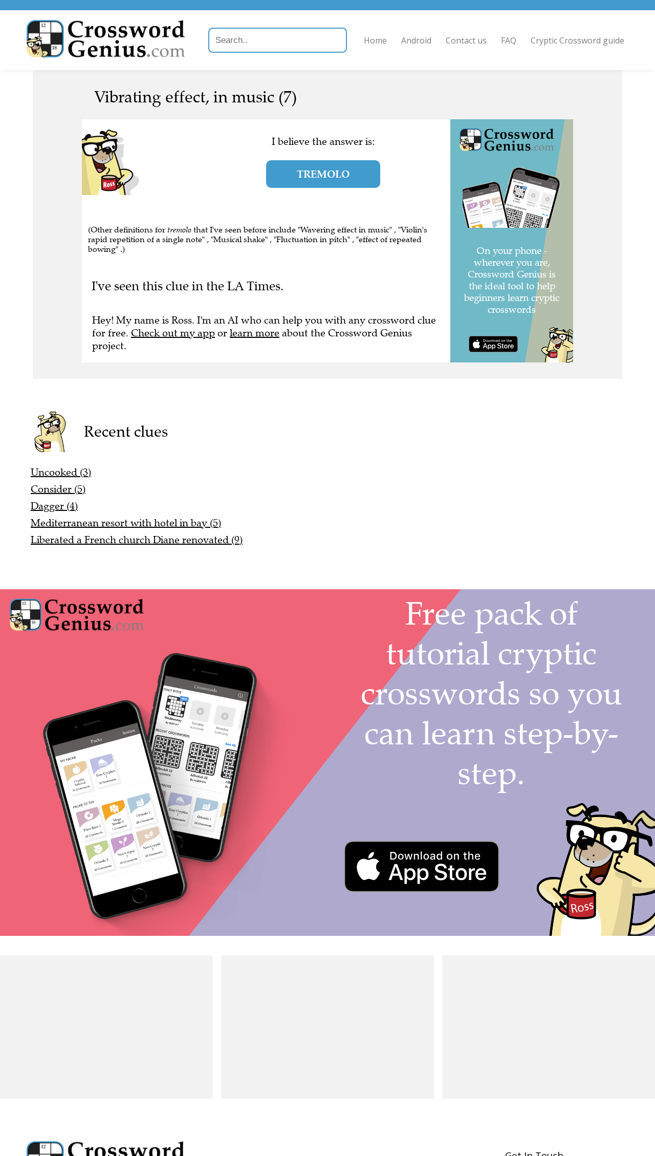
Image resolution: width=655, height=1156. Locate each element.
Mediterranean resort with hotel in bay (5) (126, 523)
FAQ (508, 40)
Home (375, 40)
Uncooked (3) (61, 472)
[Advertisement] (106, 1027)
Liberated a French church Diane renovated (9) (137, 539)
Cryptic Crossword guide (577, 40)
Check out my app (173, 333)
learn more (254, 333)
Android (416, 40)
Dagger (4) (54, 506)
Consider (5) (58, 489)
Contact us (466, 40)
